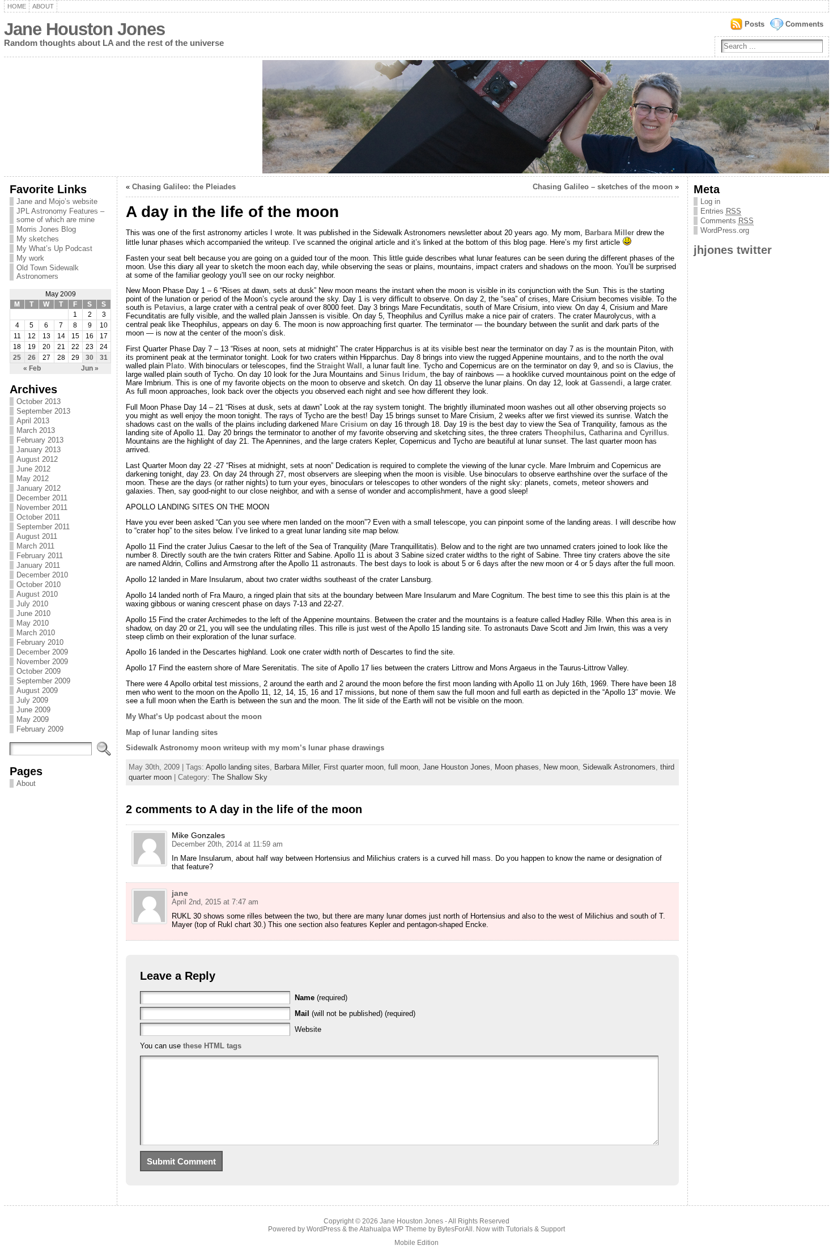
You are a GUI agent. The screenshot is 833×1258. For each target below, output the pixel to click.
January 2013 (38, 449)
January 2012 (38, 488)
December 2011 (41, 498)
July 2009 (32, 700)
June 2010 (33, 613)
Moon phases (517, 767)
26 (32, 357)
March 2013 (35, 430)
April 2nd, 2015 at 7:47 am (215, 902)
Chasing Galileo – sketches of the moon (603, 186)
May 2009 (32, 719)
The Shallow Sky (239, 777)
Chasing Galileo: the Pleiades (184, 186)
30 (90, 357)
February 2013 (39, 440)
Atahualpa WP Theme (393, 1229)
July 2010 (32, 604)
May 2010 (32, 623)
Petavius (169, 307)
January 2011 (38, 565)
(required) (321, 997)
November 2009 (42, 661)
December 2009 (42, 652)
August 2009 (37, 690)
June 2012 (33, 469)
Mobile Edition (416, 1243)
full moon (403, 767)
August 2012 (37, 459)
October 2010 (38, 584)
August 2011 (36, 536)
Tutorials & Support (535, 1229)
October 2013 (38, 401)
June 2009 (33, 710)
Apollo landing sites (238, 767)
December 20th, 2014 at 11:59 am (227, 844)
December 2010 (42, 575)
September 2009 (43, 681)
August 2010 (37, 594)
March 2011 (35, 546)
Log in (710, 201)
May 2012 (32, 478)
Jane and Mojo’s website (56, 201)
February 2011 (39, 555)
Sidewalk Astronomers (619, 767)
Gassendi (606, 383)
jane (180, 893)
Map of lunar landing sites (172, 732)
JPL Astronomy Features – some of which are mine (60, 215)
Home (16, 6)
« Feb (32, 368)
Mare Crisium (344, 424)
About (43, 6)
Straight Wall (339, 366)
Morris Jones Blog (46, 229)
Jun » (90, 368)
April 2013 (32, 420)
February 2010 (39, 642)
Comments (804, 24)
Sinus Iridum (403, 374)
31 (104, 357)
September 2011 (43, 526)
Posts (754, 24)
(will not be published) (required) (355, 1013)
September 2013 (43, 411)
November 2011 (41, 507)
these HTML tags (212, 1046)
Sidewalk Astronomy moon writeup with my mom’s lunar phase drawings (255, 747)
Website (308, 1029)
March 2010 (35, 632)
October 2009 (38, 671)
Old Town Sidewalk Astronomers (47, 272)
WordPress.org (724, 230)
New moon (560, 767)
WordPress (324, 1229)
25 (17, 357)
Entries (720, 211)
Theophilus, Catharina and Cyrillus (606, 432)
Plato (175, 366)
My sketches (37, 239)
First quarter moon (354, 767)
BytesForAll (455, 1229)
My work (30, 258)
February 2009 (39, 729)
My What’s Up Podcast (54, 248)
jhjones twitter (733, 249)
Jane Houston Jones (84, 29)
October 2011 (38, 517)
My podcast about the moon (194, 716)
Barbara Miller (609, 232)
